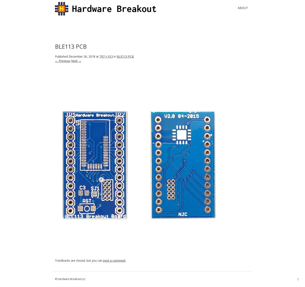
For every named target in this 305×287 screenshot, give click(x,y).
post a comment (114, 260)
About (243, 8)
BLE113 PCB (125, 56)
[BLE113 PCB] (137, 256)
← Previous (62, 61)
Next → (76, 61)
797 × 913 (106, 56)
